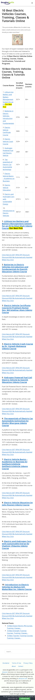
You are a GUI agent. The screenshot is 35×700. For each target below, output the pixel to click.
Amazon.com (23, 678)
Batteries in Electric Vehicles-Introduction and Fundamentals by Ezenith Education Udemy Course (15, 268)
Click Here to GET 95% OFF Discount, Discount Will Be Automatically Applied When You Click (17, 257)
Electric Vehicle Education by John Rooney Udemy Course (17, 503)
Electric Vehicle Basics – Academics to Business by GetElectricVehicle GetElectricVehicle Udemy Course (15, 464)
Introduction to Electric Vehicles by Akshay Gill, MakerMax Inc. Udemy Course (17, 587)
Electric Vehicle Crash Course (8, 141)
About (14, 666)
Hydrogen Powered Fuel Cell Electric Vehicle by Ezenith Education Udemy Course (17, 379)
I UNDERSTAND (24, 698)
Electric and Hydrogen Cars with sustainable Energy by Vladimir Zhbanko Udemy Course (16, 545)
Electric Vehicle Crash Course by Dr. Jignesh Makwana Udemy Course (17, 346)
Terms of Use (16, 663)
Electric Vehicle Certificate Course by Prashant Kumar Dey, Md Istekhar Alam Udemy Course (17, 309)
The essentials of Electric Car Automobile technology (7, 164)
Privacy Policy (28, 663)
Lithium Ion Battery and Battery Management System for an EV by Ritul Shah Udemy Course (17, 225)
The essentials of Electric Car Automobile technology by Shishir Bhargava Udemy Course (17, 422)
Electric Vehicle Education (7, 187)
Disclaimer (6, 663)
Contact (20, 666)
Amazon (5, 672)
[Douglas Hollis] (7, 2)
